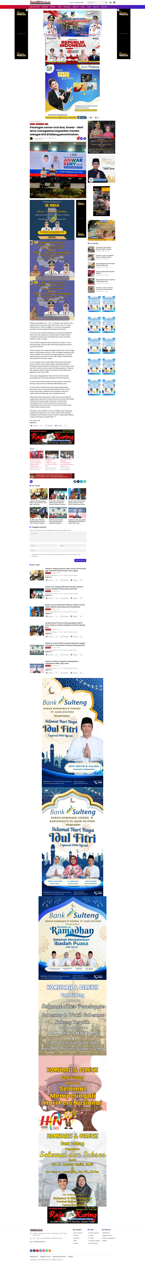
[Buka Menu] (114, 3)
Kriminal (75, 1243)
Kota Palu (32, 124)
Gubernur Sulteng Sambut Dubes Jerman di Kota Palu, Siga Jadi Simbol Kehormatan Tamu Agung (38, 502)
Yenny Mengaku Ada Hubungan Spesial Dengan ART (105, 264)
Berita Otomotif (94, 1233)
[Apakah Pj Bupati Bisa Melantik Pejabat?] (91, 273)
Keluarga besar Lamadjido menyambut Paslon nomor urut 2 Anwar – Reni (51, 462)
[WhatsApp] (84, 481)
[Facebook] (75, 481)
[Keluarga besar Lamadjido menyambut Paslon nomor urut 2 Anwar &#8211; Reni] (52, 454)
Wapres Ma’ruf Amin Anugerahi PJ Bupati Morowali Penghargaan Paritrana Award (105, 280)
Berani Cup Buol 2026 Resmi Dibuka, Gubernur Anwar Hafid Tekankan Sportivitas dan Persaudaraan (76, 502)
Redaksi (104, 1241)
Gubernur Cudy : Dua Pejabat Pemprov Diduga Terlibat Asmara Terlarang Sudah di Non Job (105, 256)
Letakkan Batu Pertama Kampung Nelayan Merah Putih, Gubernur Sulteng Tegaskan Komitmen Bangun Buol (38, 521)
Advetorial (33, 497)
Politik (46, 124)
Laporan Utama (40, 124)
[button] (106, 2)
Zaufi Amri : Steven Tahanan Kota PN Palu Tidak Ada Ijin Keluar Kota (104, 288)
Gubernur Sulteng (95, 1241)
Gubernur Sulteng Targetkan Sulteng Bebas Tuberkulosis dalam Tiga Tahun (77, 521)
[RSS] (49, 1250)
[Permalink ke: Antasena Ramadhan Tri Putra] (32, 138)
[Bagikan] (84, 138)
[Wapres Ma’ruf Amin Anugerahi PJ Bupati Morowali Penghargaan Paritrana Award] (91, 281)
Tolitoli (91, 1238)
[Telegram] (81, 481)
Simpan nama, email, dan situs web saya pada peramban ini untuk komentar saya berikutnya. (56, 555)
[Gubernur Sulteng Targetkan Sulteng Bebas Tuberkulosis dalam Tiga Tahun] (77, 512)
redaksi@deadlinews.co (39, 1242)
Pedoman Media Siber (108, 1238)
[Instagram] (43, 1250)
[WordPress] (40, 1250)
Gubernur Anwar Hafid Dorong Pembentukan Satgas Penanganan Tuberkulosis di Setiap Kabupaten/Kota (56, 521)
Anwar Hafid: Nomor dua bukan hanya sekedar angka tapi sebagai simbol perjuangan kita (35, 462)
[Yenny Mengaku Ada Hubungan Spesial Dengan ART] (91, 265)
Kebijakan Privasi (107, 1235)
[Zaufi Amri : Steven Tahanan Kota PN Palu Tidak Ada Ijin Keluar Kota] (91, 289)
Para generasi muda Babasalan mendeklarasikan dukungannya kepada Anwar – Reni (66, 462)
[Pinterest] (37, 1250)
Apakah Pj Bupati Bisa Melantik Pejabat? (105, 272)
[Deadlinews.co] (40, 2)
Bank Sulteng (93, 1243)
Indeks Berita (106, 1233)
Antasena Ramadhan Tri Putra (41, 138)
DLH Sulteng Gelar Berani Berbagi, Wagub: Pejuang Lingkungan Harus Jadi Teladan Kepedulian (105, 248)
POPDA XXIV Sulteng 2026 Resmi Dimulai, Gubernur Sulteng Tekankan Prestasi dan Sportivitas (57, 502)
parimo (92, 1235)
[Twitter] (78, 481)
